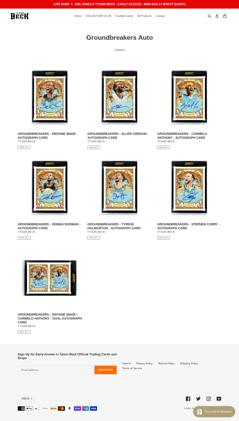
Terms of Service (132, 368)
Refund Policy (166, 363)
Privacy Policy (144, 363)
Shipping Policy (189, 363)
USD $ (25, 398)
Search (126, 363)
